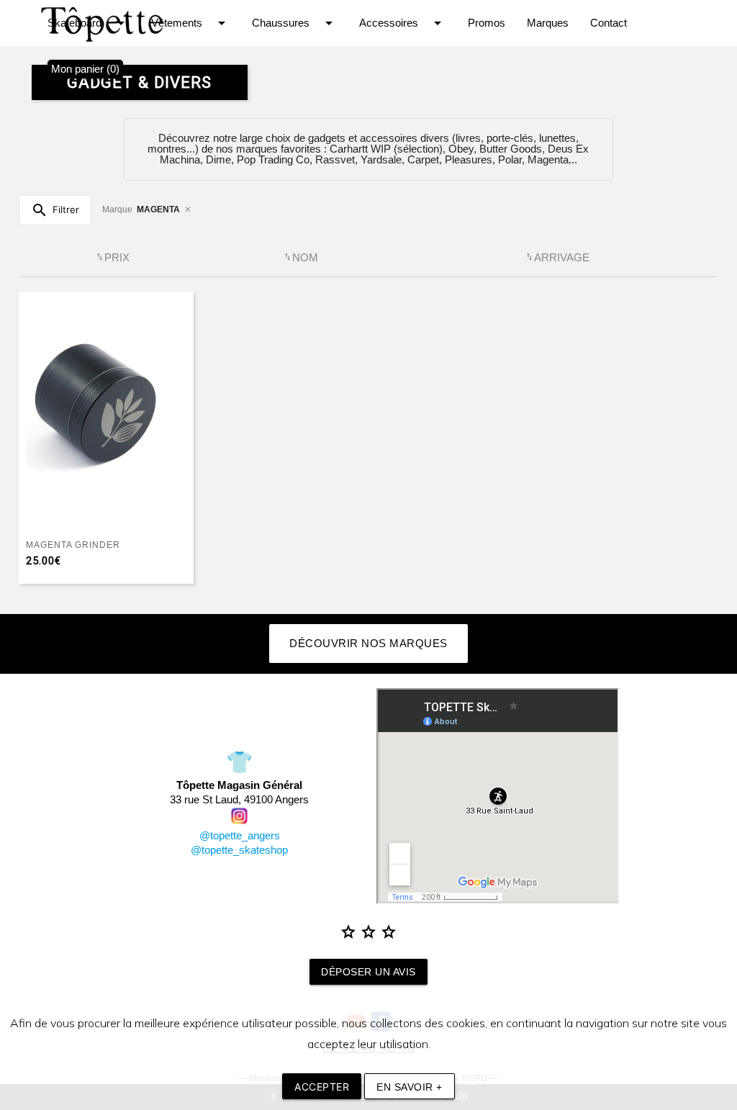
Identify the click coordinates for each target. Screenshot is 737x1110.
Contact (608, 23)
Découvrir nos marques (368, 643)
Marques (548, 23)
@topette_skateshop (239, 850)
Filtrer (55, 210)
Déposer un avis (368, 972)
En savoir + (409, 1087)
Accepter (321, 1086)
